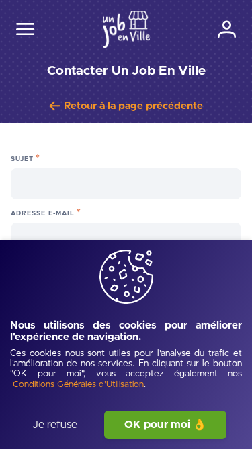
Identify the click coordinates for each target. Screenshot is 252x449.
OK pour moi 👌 (165, 424)
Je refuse (54, 424)
